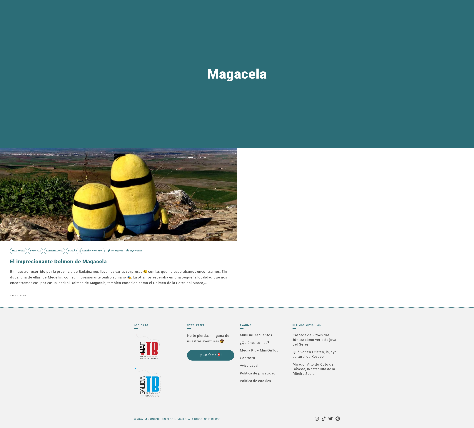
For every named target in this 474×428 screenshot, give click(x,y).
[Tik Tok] (324, 419)
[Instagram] (317, 419)
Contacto (247, 358)
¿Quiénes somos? (254, 343)
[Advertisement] (205, 385)
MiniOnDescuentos (256, 335)
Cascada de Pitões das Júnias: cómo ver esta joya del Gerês (314, 340)
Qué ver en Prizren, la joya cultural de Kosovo (314, 354)
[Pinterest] (338, 419)
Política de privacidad (258, 373)
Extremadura (54, 251)
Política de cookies (255, 381)
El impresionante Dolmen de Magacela (58, 261)
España (72, 251)
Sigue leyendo (19, 295)
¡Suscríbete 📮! (211, 355)
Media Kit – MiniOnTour (260, 350)
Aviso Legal (249, 366)
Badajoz (35, 251)
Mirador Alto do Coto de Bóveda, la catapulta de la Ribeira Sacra (314, 369)
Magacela (18, 251)
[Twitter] (330, 419)
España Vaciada (92, 251)
